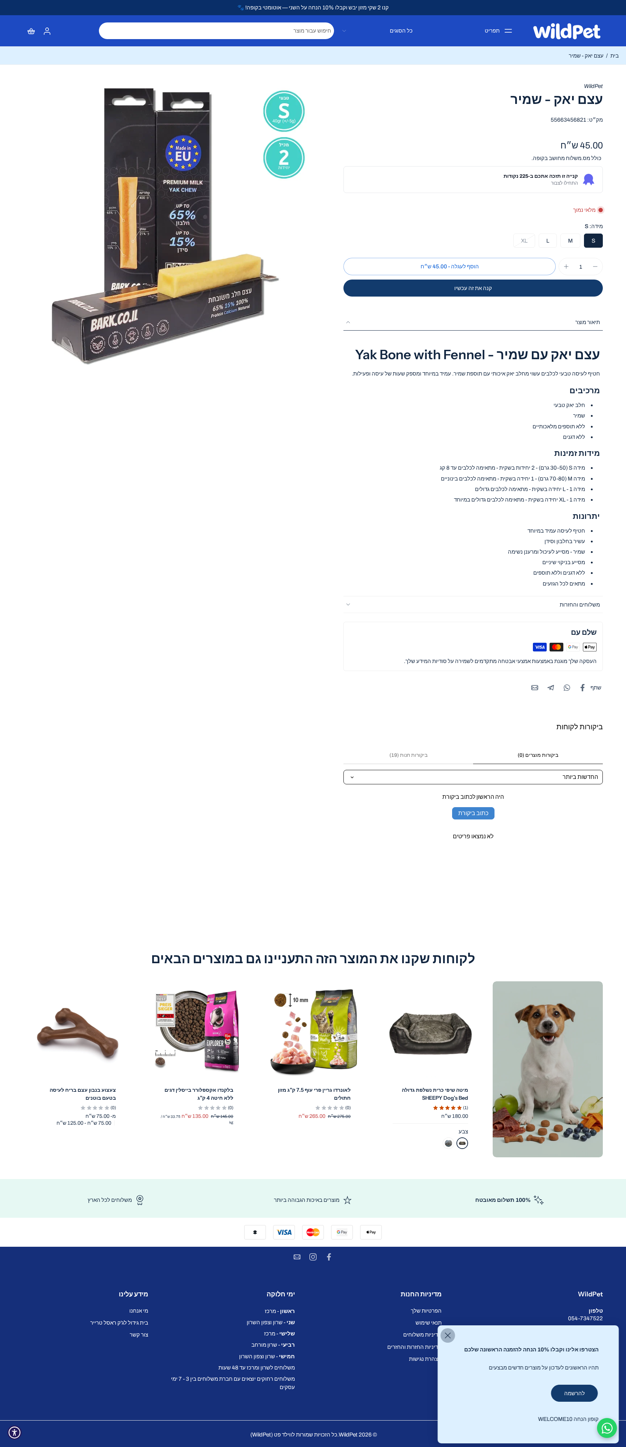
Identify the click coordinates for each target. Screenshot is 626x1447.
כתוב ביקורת (473, 813)
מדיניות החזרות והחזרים (414, 1347)
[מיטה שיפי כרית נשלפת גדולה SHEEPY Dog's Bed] (430, 1033)
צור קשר (139, 1335)
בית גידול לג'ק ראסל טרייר (119, 1323)
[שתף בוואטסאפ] (567, 688)
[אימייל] (297, 1257)
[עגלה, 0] (31, 31)
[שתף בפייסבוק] (582, 688)
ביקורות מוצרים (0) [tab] (538, 755)
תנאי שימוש (429, 1323)
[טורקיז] (448, 1143)
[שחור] (462, 1143)
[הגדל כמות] (566, 266)
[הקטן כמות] (595, 266)
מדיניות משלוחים (422, 1335)
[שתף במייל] (535, 688)
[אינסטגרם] (313, 1257)
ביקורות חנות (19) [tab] (408, 755)
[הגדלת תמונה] (168, 227)
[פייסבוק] (329, 1257)
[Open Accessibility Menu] (14, 1432)
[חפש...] (107, 31)
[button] (449, 266)
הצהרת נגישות (425, 1359)
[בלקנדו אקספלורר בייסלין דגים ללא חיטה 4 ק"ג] (196, 1033)
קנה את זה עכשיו (473, 288)
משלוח (573, 158)
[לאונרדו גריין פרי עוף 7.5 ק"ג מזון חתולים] (313, 1033)
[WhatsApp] (607, 1428)
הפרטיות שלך (426, 1311)
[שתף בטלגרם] (551, 688)
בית (614, 56)
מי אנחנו (138, 1311)
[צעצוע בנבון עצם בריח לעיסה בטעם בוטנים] (78, 1033)
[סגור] (448, 1335)
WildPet (348, 1434)
